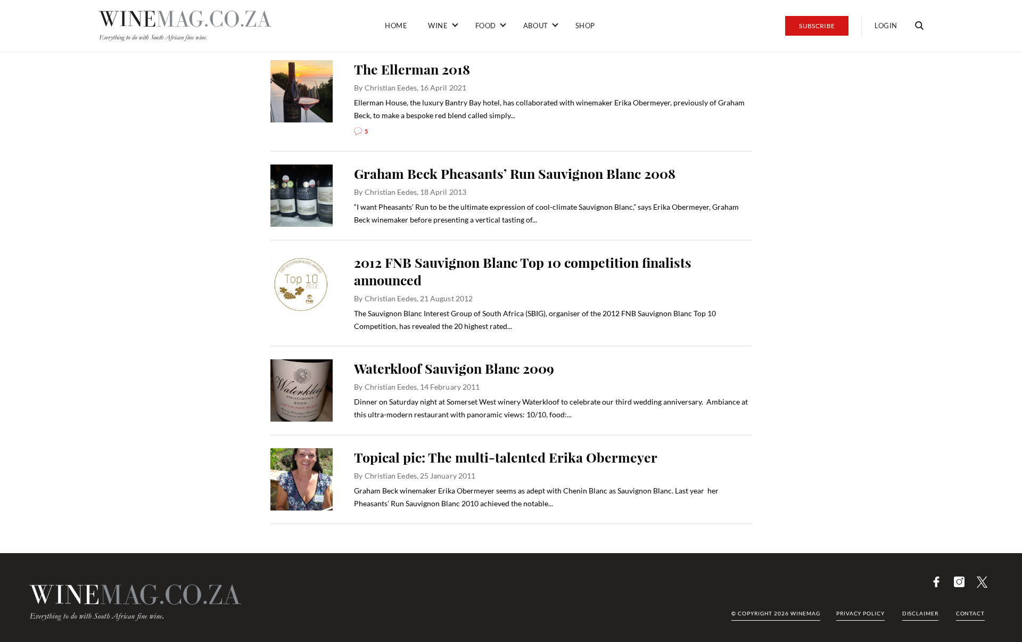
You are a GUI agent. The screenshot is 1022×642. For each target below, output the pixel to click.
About (535, 25)
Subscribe (817, 26)
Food (485, 25)
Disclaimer (920, 613)
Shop (585, 25)
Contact (970, 613)
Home (396, 25)
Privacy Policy (860, 613)
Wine (438, 25)
